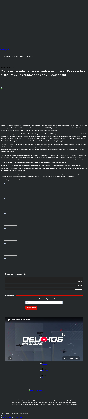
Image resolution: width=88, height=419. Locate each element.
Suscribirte (78, 289)
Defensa (3, 67)
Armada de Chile (12, 67)
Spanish (8, 416)
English (9, 417)
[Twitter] (38, 412)
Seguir (80, 281)
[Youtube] (42, 412)
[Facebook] (30, 412)
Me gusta (79, 278)
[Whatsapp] (46, 412)
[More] (60, 82)
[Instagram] (34, 412)
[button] (44, 60)
